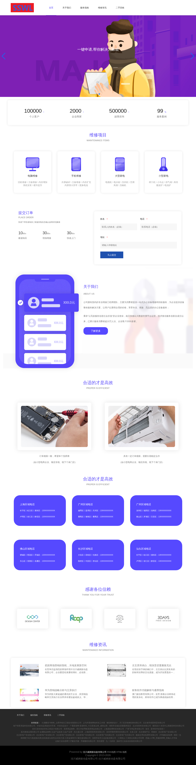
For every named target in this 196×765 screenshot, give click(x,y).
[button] (192, 56)
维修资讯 (102, 7)
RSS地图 (111, 752)
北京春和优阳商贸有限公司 (154, 723)
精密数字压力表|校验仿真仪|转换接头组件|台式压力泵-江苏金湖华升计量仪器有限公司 (56, 738)
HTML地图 (121, 752)
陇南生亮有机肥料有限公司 (147, 735)
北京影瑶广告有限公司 (167, 732)
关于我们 (66, 7)
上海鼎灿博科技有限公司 (114, 729)
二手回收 (120, 7)
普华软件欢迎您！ (158, 729)
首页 (51, 7)
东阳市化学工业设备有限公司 (104, 738)
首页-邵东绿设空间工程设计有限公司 (47, 729)
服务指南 (84, 7)
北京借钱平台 (144, 732)
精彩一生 (177, 735)
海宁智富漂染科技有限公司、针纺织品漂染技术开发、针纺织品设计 (40, 726)
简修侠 (154, 732)
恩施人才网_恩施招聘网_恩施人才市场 (161, 738)
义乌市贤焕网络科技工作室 (94, 723)
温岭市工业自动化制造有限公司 (129, 741)
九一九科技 (110, 741)
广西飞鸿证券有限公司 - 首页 (137, 729)
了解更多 (96, 331)
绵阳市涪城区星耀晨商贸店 (120, 726)
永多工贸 (133, 732)
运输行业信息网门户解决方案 (67, 741)
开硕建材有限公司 (88, 741)
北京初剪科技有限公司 (142, 726)
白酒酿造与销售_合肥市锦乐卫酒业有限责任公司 (61, 723)
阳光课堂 (100, 741)
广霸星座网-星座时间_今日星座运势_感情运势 (88, 726)
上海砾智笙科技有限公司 (95, 732)
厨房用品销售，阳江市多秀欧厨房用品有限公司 (83, 729)
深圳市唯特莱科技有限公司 (117, 732)
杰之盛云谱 (78, 732)
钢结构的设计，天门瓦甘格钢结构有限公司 (124, 723)
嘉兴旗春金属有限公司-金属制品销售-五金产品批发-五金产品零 (46, 732)
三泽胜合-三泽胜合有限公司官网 (131, 738)
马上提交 (111, 255)
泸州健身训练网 (165, 735)
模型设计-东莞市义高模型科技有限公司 (168, 726)
